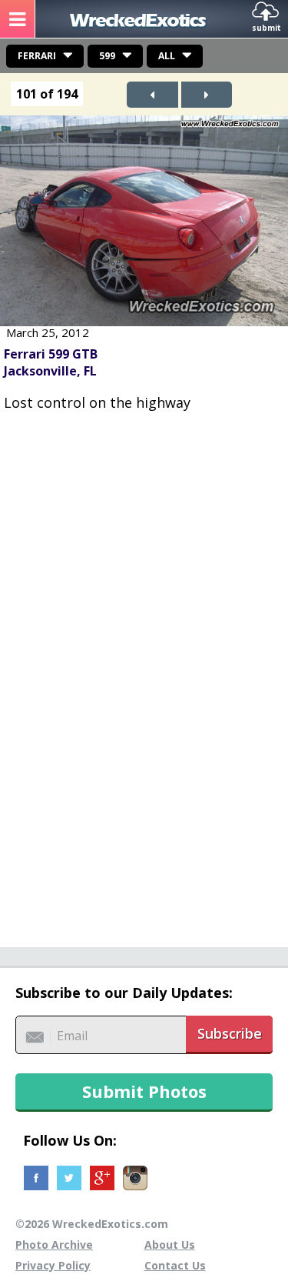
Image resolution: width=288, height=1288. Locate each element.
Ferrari (37, 55)
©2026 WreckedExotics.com (91, 1223)
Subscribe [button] (229, 1033)
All (166, 55)
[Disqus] (144, 671)
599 (107, 55)
